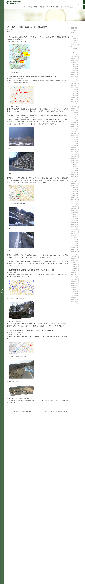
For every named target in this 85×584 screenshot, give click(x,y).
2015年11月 (74, 214)
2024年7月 (74, 91)
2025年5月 (74, 72)
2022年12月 (74, 116)
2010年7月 (74, 278)
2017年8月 (74, 203)
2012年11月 (74, 251)
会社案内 (23, 7)
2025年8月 (74, 66)
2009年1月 (74, 295)
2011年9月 (74, 264)
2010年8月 (74, 276)
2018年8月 (74, 185)
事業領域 (30, 7)
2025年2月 (74, 78)
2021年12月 (74, 132)
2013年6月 (74, 243)
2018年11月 (74, 180)
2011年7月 (74, 266)
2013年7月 (74, 241)
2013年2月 (74, 249)
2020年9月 (74, 151)
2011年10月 (74, 262)
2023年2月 (74, 114)
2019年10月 (74, 166)
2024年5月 (74, 93)
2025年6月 (74, 70)
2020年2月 (74, 162)
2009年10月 (74, 289)
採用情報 (49, 7)
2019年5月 (74, 174)
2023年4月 (74, 112)
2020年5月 (74, 157)
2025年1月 (74, 80)
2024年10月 (74, 85)
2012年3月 (74, 258)
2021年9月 (74, 135)
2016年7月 (74, 210)
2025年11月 (74, 62)
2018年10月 (74, 182)
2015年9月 (74, 218)
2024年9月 (74, 87)
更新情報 (73, 40)
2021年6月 (74, 141)
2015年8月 (74, 220)
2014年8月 (74, 230)
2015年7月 (74, 222)
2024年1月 (74, 101)
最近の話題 (63, 7)
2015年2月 (74, 226)
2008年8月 (74, 301)
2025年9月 (74, 64)
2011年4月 (74, 268)
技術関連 (73, 39)
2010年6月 (74, 280)
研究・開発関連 (75, 44)
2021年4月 (74, 143)
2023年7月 (74, 108)
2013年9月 (74, 239)
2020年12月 (74, 147)
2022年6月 (74, 124)
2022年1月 (74, 130)
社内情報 (73, 48)
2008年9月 (74, 299)
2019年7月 (74, 170)
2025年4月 (74, 74)
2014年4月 (74, 232)
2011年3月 (74, 270)
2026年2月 (74, 60)
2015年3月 (74, 224)
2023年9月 (74, 107)
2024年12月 (74, 82)
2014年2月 (74, 233)
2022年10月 (74, 118)
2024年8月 (74, 89)
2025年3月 (74, 76)
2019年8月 (74, 168)
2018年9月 (74, 183)
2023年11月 (74, 103)
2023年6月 (74, 110)
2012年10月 (74, 253)
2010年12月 (74, 272)
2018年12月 (74, 178)
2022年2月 (74, 128)
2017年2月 (74, 207)
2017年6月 (74, 205)
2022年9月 (74, 120)
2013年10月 (74, 237)
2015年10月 (74, 216)
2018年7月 (74, 187)
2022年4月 (74, 126)
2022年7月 (74, 122)
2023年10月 (74, 105)
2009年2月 (74, 293)
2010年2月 (74, 285)
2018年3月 (74, 195)
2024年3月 (74, 97)
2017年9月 (74, 201)
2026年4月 (74, 58)
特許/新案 (43, 7)
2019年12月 (74, 164)
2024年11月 (74, 84)
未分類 (73, 42)
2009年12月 (74, 287)
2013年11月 (74, 235)
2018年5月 (74, 191)
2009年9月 (74, 291)
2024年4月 (74, 95)
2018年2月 (74, 197)
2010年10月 (74, 274)
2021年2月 (74, 145)
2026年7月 (74, 55)
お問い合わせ (71, 7)
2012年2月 (74, 260)
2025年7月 (74, 68)
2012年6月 (74, 257)
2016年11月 (74, 208)
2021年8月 (74, 137)
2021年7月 (74, 139)
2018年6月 (74, 189)
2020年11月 (74, 149)
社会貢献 (55, 7)
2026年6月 (74, 57)
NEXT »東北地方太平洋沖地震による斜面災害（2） (56, 410)
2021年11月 (74, 133)
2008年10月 (74, 297)
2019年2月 (74, 176)
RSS (72, 32)
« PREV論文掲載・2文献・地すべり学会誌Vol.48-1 (19, 410)
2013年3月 (74, 247)
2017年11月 (74, 199)
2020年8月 (74, 153)
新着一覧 (73, 30)
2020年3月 (74, 160)
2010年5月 (74, 281)
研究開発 (36, 7)
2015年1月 (74, 228)
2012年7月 (74, 255)
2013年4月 (74, 245)
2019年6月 (74, 172)
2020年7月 (74, 155)
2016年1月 (74, 212)
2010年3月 (74, 283)
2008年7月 (74, 303)
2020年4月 (74, 158)
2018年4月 (74, 193)
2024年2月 (74, 99)
